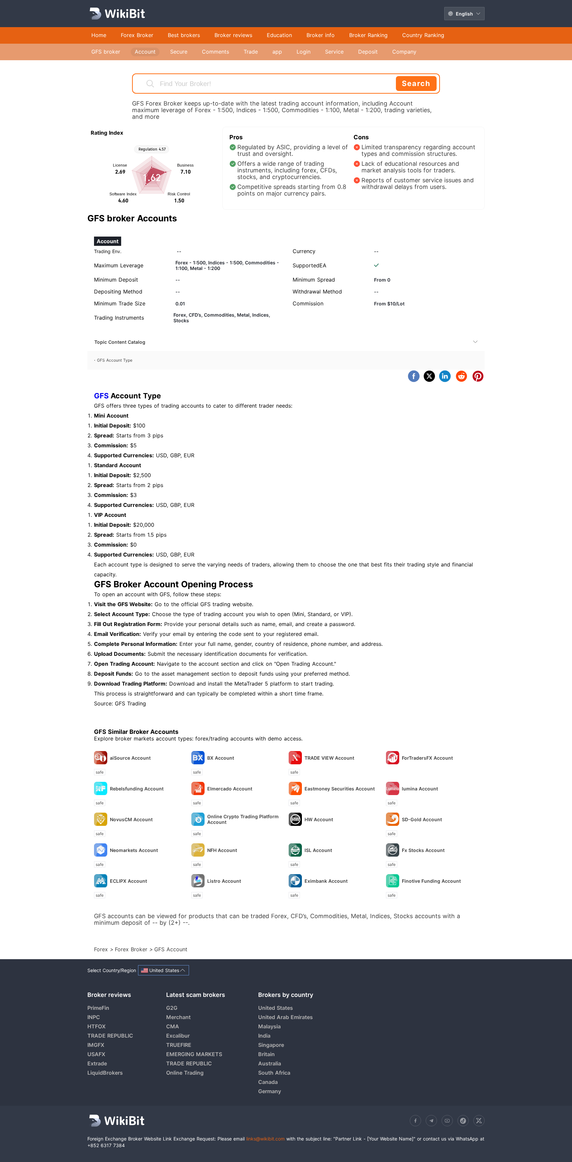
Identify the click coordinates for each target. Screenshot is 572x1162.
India (264, 1035)
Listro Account (224, 881)
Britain (266, 1054)
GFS (101, 395)
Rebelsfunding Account (137, 788)
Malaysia (269, 1026)
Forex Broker (132, 949)
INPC (93, 1017)
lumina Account (420, 788)
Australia (269, 1063)
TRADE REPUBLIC (110, 1035)
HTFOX (96, 1026)
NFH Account (222, 850)
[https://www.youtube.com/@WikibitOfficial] (447, 1120)
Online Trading (185, 1072)
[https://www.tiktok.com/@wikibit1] (463, 1120)
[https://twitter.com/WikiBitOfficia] (479, 1120)
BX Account (220, 758)
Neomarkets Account (134, 850)
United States (275, 1008)
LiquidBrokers (105, 1072)
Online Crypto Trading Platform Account (243, 819)
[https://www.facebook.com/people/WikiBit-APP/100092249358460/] (415, 1120)
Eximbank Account (326, 881)
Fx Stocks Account (423, 850)
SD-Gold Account (422, 819)
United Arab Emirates (285, 1017)
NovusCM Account (131, 819)
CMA (172, 1026)
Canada (268, 1082)
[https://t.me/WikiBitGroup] (431, 1120)
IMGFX (95, 1045)
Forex (102, 949)
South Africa (274, 1072)
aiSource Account (130, 758)
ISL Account (318, 850)
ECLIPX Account (128, 881)
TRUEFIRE (178, 1045)
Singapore (271, 1045)
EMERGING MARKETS (194, 1054)
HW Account (319, 819)
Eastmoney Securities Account (340, 788)
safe (100, 772)
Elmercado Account (229, 788)
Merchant (178, 1017)
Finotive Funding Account (431, 881)
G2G (171, 1008)
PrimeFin (98, 1008)
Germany (269, 1091)
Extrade (97, 1063)
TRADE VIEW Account (329, 758)
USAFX (96, 1054)
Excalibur (178, 1035)
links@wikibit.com (265, 1138)
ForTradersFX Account (427, 758)
